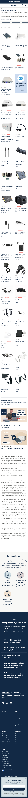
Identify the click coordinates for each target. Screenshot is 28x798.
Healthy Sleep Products (18, 725)
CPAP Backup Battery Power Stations (11, 499)
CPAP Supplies (18, 718)
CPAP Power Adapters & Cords (9, 518)
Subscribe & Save (6, 744)
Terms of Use (5, 752)
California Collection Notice (7, 766)
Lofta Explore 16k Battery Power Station (14, 511)
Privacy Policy (5, 761)
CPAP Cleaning (18, 722)
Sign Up (14, 789)
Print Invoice (5, 716)
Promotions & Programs (5, 754)
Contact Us (5, 714)
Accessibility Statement (5, 758)
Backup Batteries (16, 22)
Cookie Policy (5, 763)
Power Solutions (19, 720)
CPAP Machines (19, 714)
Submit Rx (4, 720)
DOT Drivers (18, 744)
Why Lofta (17, 740)
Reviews (17, 734)
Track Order (5, 718)
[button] (2, 5)
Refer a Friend (5, 736)
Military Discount (6, 738)
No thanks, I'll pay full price (14, 791)
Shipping (17, 738)
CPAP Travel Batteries (7, 485)
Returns (17, 736)
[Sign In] (22, 5)
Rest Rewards (5, 734)
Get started (7, 585)
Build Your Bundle (6, 742)
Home (2, 8)
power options (5, 514)
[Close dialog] (25, 778)
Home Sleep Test (6, 740)
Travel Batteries (6, 22)
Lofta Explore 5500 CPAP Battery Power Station (12, 509)
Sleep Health (18, 742)
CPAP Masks (18, 716)
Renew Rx (4, 722)
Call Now (7, 604)
